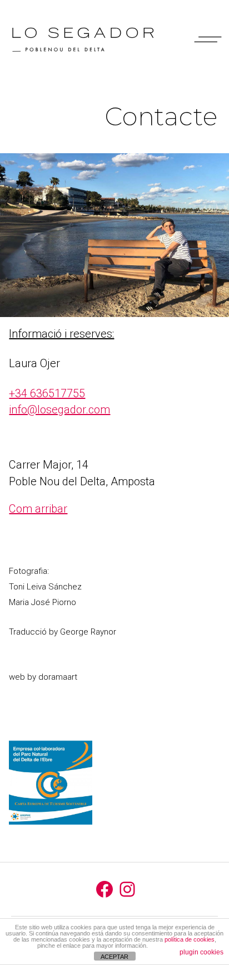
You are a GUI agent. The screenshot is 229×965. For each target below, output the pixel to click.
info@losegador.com (59, 409)
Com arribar (38, 508)
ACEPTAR (114, 956)
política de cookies (190, 939)
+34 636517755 (47, 393)
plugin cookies (201, 952)
